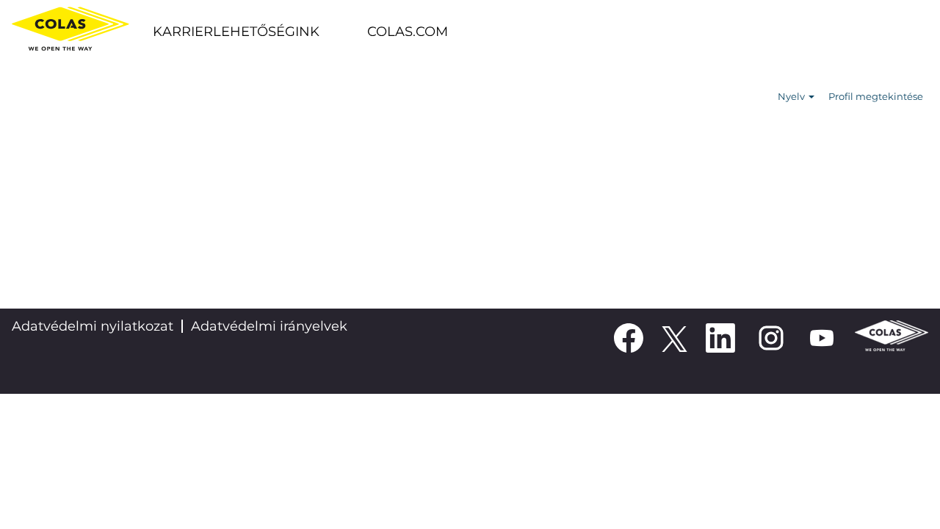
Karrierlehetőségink (236, 32)
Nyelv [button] (792, 96)
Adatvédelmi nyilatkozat (92, 326)
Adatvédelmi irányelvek (269, 326)
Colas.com (407, 32)
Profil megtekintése (875, 96)
